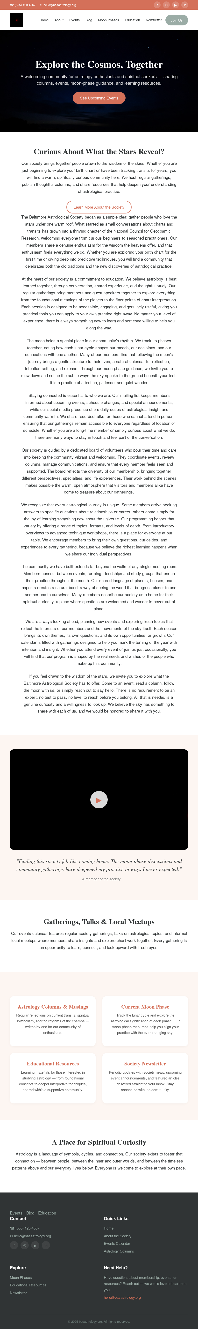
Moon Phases (108, 19)
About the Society (118, 1235)
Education (132, 19)
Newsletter (154, 19)
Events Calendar (117, 1243)
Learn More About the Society (99, 207)
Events (74, 19)
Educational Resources (28, 1284)
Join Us (177, 20)
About (59, 19)
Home (44, 19)
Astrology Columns (119, 1250)
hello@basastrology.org (122, 1297)
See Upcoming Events (99, 98)
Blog (88, 19)
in (185, 4)
